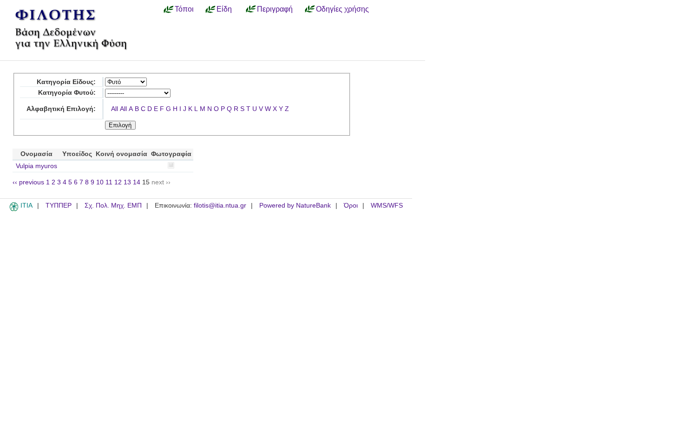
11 (108, 182)
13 (127, 182)
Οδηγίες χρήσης (342, 9)
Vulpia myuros (36, 166)
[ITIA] (14, 209)
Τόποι (184, 9)
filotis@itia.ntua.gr (220, 205)
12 (118, 182)
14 (136, 182)
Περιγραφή (275, 9)
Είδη (224, 9)
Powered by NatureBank (295, 205)
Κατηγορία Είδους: (66, 81)
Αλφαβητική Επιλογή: (61, 108)
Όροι (351, 205)
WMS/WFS (387, 205)
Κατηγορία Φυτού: (67, 92)
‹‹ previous (28, 182)
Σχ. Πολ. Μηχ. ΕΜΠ (113, 205)
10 (100, 182)
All (114, 108)
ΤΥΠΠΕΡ (59, 205)
